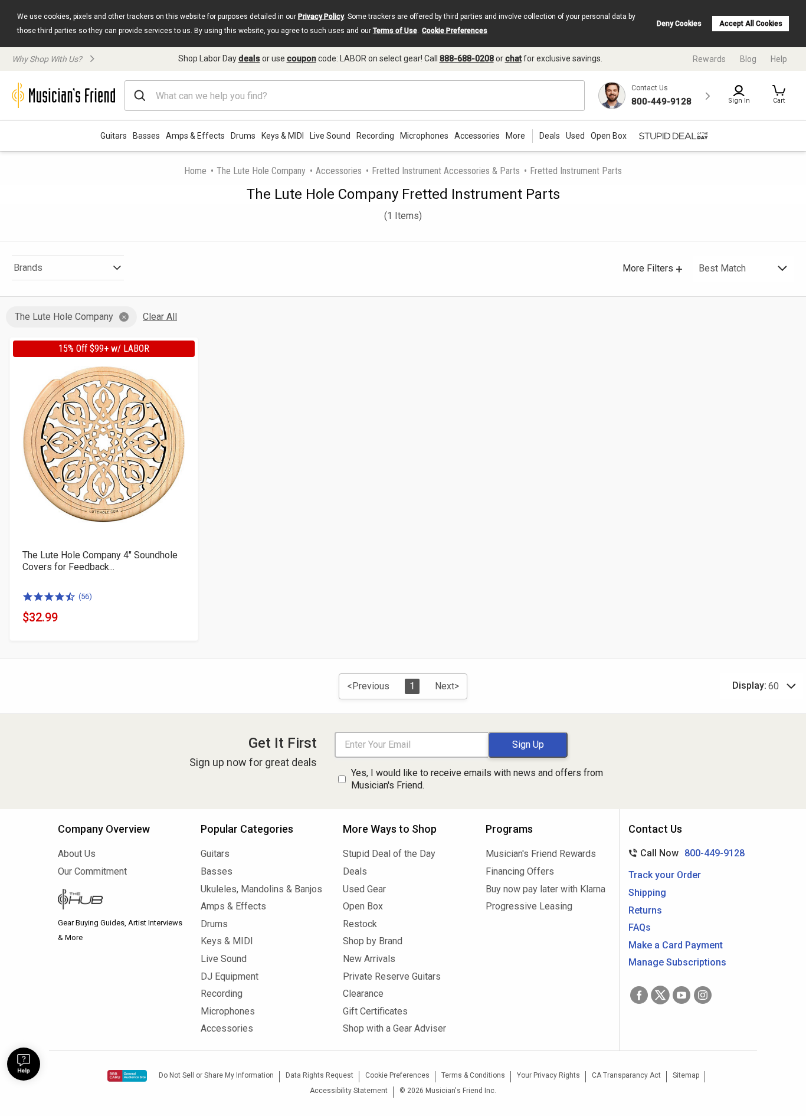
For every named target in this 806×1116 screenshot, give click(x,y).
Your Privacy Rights (548, 1075)
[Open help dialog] (23, 1064)
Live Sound (330, 135)
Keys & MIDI (282, 135)
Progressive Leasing (529, 906)
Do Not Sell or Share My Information (216, 1075)
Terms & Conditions (473, 1075)
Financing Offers (520, 871)
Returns (645, 910)
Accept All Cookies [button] (750, 23)
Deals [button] (549, 135)
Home (195, 170)
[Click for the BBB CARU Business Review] (127, 1076)
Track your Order (664, 875)
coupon (301, 58)
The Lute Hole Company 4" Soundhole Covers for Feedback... (100, 560)
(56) (85, 596)
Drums (243, 135)
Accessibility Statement (349, 1090)
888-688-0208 (467, 58)
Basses (146, 135)
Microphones (424, 135)
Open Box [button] (609, 135)
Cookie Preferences (454, 31)
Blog (748, 59)
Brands (28, 267)
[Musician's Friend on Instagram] (702, 995)
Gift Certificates (375, 1011)
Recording (375, 135)
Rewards (709, 59)
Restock (360, 924)
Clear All (160, 316)
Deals (355, 871)
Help (779, 59)
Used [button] (575, 135)
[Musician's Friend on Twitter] (660, 995)
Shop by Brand (372, 941)
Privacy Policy (321, 16)
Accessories (477, 135)
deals (249, 58)
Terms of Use (395, 31)
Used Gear (364, 889)
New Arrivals (369, 958)
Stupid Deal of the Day (389, 853)
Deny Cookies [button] (679, 23)
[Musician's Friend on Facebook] (639, 995)
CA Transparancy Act (626, 1075)
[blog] (120, 900)
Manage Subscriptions (677, 962)
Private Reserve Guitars (392, 976)
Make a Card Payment (675, 945)
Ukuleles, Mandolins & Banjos (261, 889)
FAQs (639, 927)
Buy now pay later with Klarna (545, 889)
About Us (77, 853)
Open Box (363, 906)
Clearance (363, 993)
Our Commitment (92, 871)
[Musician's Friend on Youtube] (681, 995)
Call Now (684, 853)
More (515, 135)
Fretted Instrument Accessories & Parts (446, 170)
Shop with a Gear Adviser (394, 1028)
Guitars (113, 135)
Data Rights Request (319, 1075)
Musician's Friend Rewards (541, 853)
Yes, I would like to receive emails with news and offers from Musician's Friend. (477, 779)
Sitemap (686, 1075)
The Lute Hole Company (261, 170)
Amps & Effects (195, 135)
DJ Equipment (229, 976)
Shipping (647, 892)
